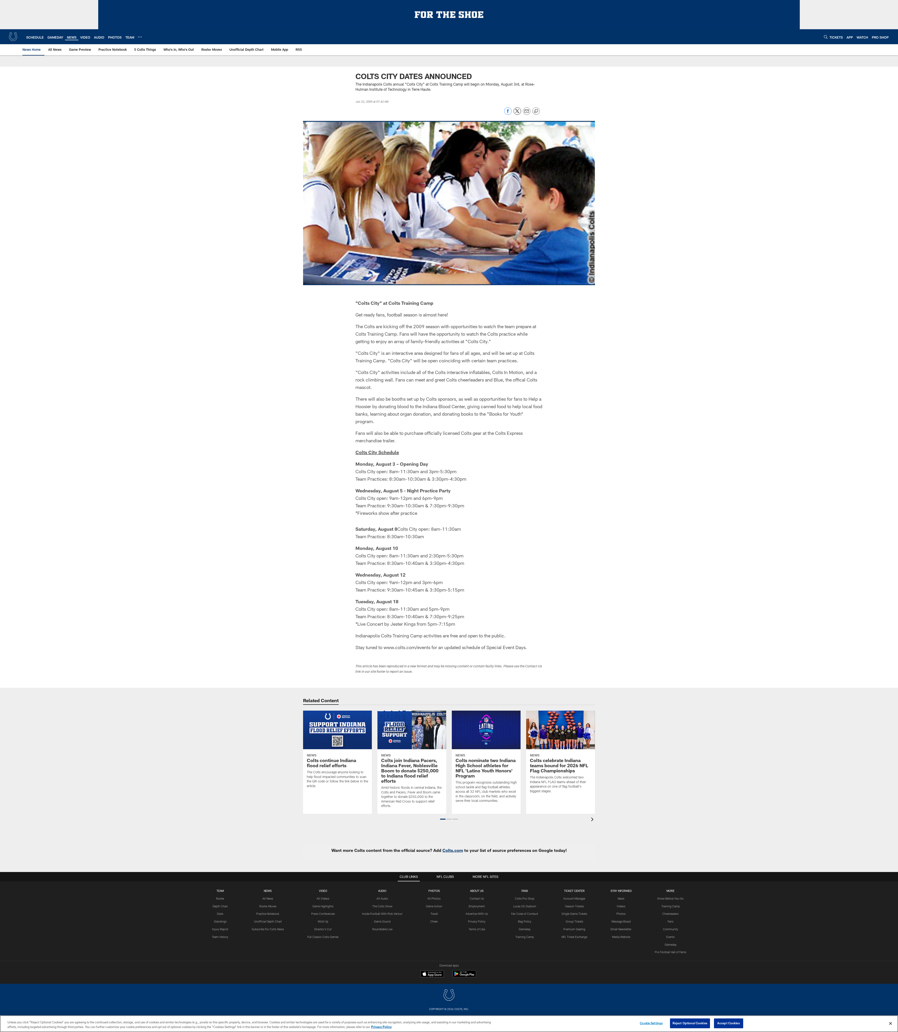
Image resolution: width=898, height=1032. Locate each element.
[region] (449, 1023)
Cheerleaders (670, 913)
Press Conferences (323, 913)
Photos (434, 890)
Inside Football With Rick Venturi (382, 913)
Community (670, 929)
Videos (621, 906)
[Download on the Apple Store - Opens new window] (432, 974)
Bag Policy (524, 921)
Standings (220, 921)
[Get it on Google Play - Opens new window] (464, 976)
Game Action (434, 906)
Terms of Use (477, 929)
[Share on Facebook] (508, 114)
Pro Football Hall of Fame (670, 952)
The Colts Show (382, 906)
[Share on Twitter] (517, 114)
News (268, 890)
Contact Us (477, 898)
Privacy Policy (476, 921)
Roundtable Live (382, 929)
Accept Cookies (728, 1023)
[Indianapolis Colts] (449, 996)
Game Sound (382, 921)
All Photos (434, 898)
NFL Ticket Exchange (574, 936)
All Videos (323, 898)
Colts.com (452, 850)
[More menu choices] (140, 37)
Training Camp (524, 936)
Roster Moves (267, 906)
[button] (443, 819)
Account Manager (574, 898)
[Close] (890, 1023)
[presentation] (593, 820)
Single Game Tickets (574, 913)
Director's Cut (323, 929)
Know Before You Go (670, 898)
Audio (382, 890)
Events (670, 936)
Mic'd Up (323, 921)
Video (323, 890)
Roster (220, 898)
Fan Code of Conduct (524, 913)
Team (220, 890)
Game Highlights (322, 906)
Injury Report (220, 929)
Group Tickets (574, 921)
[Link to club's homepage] (13, 36)
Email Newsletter (621, 929)
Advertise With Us (477, 913)
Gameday (525, 929)
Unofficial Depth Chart (268, 921)
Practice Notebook (267, 913)
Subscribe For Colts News (268, 929)
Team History (220, 936)
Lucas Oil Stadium (524, 906)
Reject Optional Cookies (690, 1023)
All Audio (382, 898)
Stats (220, 913)
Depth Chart (220, 906)
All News (267, 898)
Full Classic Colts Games (323, 936)
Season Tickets (574, 906)
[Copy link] (536, 111)
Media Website (621, 936)
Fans (671, 921)
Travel (434, 913)
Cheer (434, 921)
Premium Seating (574, 929)
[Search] (826, 37)
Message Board (621, 921)
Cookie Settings (651, 1023)
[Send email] (526, 114)
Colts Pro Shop (524, 898)
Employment (477, 906)
